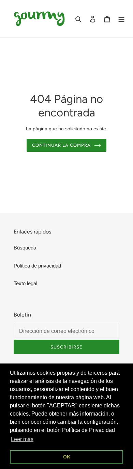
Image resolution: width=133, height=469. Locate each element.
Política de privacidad (37, 266)
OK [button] (66, 456)
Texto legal (25, 283)
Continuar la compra (61, 145)
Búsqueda (25, 247)
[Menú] (121, 19)
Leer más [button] (22, 439)
